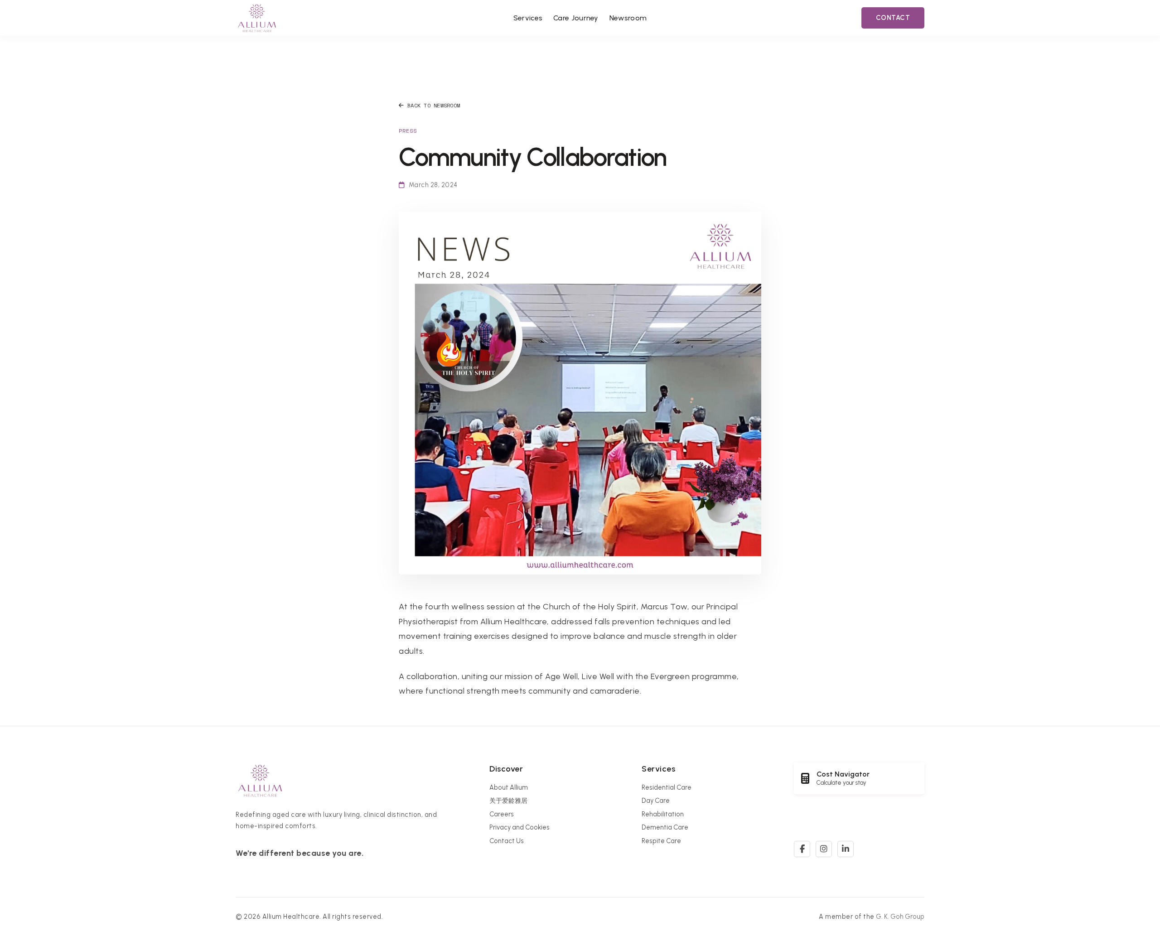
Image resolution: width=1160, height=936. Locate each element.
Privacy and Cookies (519, 827)
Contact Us (506, 841)
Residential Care (666, 787)
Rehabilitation (663, 814)
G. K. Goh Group (900, 916)
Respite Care (661, 841)
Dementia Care (665, 827)
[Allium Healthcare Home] (257, 18)
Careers (501, 814)
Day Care (656, 800)
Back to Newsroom (433, 105)
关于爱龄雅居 (508, 800)
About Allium (508, 787)
